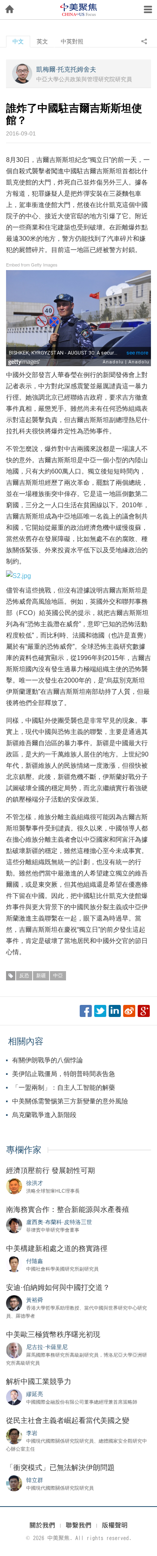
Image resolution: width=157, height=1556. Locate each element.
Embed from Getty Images (32, 264)
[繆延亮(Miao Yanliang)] (14, 1397)
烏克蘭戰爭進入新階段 (44, 1114)
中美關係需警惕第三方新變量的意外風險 (70, 1101)
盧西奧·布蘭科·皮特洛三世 (59, 1222)
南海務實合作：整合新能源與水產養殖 (67, 1209)
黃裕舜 (34, 1300)
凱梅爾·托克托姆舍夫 (66, 69)
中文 (18, 41)
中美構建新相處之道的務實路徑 (56, 1248)
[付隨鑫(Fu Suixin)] (14, 1264)
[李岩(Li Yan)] (14, 1436)
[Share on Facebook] (86, 1011)
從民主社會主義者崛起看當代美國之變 (67, 1421)
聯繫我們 (78, 1525)
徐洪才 (34, 1183)
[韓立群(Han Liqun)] (14, 1483)
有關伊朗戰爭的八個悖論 (47, 1060)
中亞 (58, 975)
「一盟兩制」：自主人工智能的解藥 (63, 1087)
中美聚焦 (78, 9)
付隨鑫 (34, 1261)
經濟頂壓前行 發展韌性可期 (50, 1170)
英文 (42, 41)
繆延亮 (34, 1394)
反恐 (24, 975)
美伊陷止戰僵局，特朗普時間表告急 (63, 1073)
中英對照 (72, 41)
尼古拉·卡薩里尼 (47, 1347)
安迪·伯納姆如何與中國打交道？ (58, 1287)
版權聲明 (115, 1525)
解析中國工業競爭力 (38, 1382)
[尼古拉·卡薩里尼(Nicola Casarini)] (14, 1350)
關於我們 (42, 1525)
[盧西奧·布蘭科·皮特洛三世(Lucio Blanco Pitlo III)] (14, 1225)
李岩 (31, 1433)
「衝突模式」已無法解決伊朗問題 (60, 1468)
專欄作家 (23, 1150)
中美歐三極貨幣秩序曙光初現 (53, 1334)
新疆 (41, 975)
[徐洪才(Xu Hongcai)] (14, 1186)
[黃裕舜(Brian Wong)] (14, 1303)
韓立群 (34, 1480)
